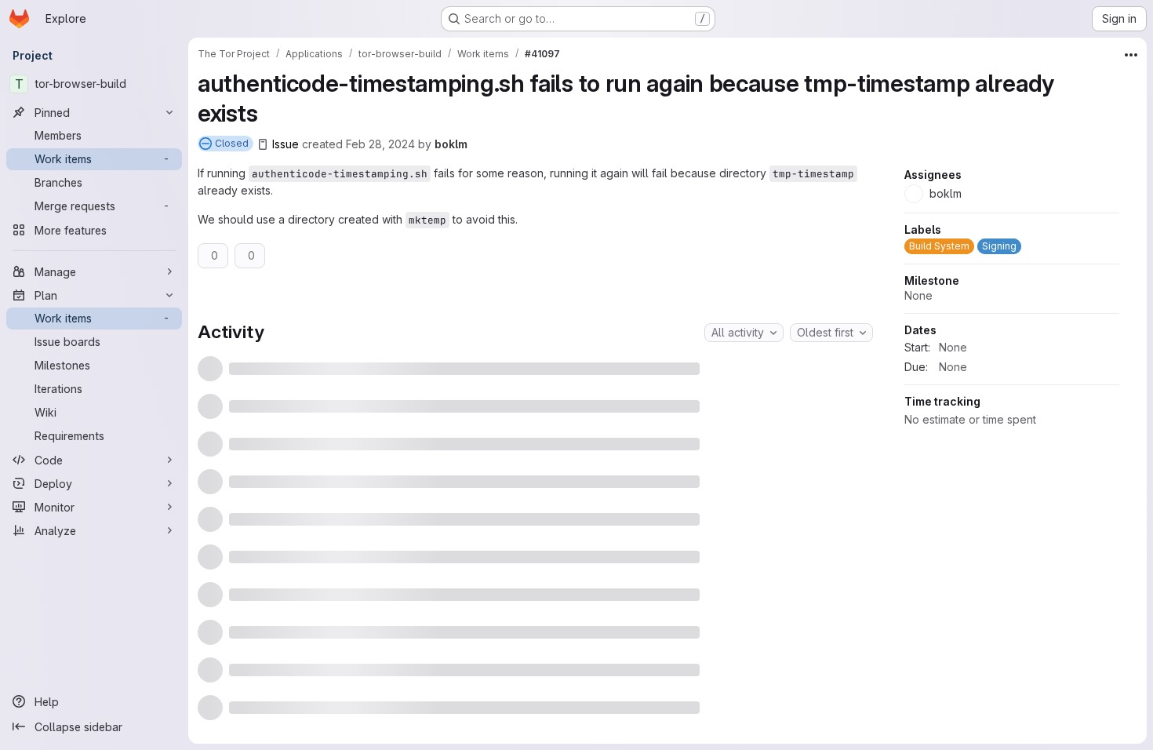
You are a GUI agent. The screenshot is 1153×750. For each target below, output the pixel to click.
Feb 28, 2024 (380, 144)
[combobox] (744, 332)
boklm (451, 144)
